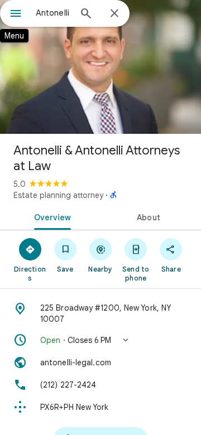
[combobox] (53, 13)
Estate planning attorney (58, 195)
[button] (100, 340)
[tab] (50, 216)
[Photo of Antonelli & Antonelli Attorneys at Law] (100, 67)
